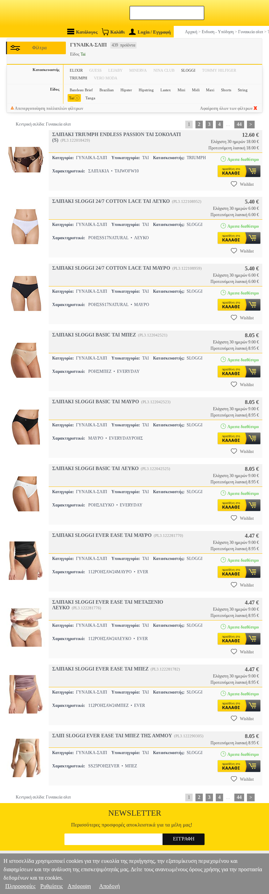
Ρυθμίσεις (51, 886)
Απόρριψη (79, 886)
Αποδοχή (109, 886)
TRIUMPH (78, 78)
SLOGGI (188, 70)
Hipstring (146, 90)
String (243, 90)
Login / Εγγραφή (154, 32)
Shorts (226, 90)
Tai (73, 97)
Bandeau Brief (81, 90)
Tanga (90, 98)
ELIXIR (76, 70)
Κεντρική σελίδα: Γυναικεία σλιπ (43, 124)
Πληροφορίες (20, 886)
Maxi (210, 90)
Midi (196, 90)
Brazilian (106, 90)
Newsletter (134, 813)
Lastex (165, 90)
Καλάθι (117, 32)
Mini (181, 90)
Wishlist (247, 184)
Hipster (126, 90)
